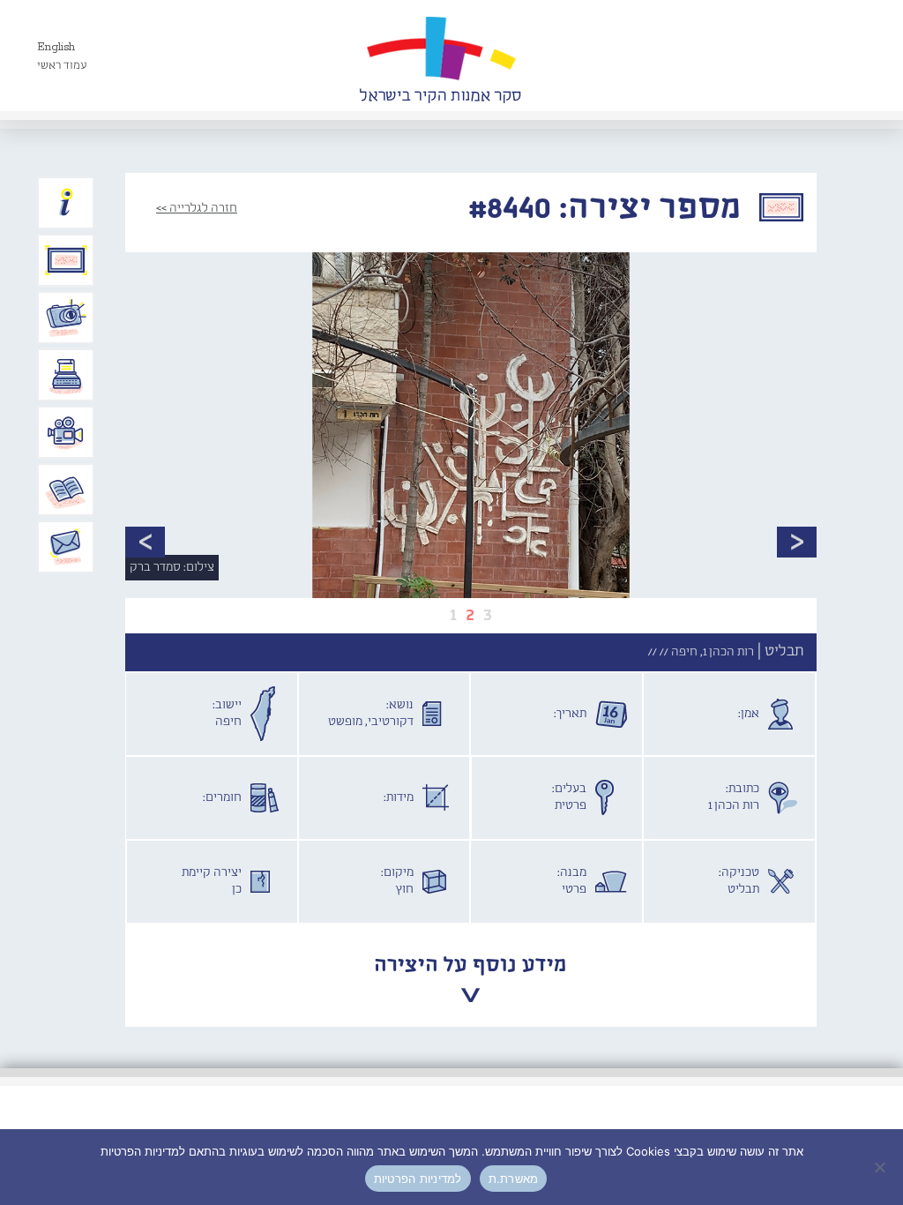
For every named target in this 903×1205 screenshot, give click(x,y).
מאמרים (66, 489)
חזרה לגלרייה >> (196, 208)
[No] (881, 1167)
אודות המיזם (66, 203)
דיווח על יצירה (66, 317)
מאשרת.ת (514, 1178)
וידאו (66, 432)
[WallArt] (440, 55)
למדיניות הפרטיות (418, 1178)
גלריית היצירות (66, 260)
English (56, 47)
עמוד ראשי (62, 65)
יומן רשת (66, 375)
